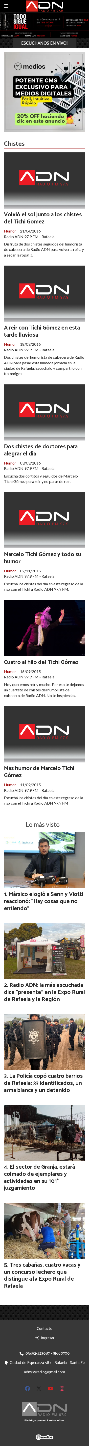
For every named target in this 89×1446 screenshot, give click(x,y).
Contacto (44, 1328)
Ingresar (47, 1338)
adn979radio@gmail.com (44, 1372)
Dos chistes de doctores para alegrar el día (41, 450)
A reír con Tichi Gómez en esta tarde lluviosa (42, 331)
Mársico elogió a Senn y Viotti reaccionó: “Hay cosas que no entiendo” (43, 901)
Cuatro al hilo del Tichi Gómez (41, 662)
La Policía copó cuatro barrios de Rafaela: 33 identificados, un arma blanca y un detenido (43, 1083)
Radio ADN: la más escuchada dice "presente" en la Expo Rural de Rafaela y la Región (44, 992)
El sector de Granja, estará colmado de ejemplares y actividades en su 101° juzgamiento (39, 1178)
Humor (10, 231)
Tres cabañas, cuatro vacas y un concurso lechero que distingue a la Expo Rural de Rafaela (42, 1276)
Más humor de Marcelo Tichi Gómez (39, 772)
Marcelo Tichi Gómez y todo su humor (42, 558)
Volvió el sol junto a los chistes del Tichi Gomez (43, 218)
